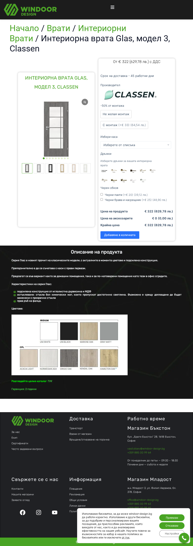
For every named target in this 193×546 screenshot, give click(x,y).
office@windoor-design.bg (143, 500)
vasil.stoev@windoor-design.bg (146, 448)
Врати (58, 28)
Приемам (172, 517)
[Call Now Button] (184, 538)
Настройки (172, 533)
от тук (125, 537)
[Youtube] (54, 512)
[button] (112, 7)
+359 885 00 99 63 (139, 503)
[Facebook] (22, 512)
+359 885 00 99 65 (139, 507)
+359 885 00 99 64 (139, 452)
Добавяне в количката (120, 235)
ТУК (49, 381)
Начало (24, 28)
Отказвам (171, 525)
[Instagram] (38, 512)
